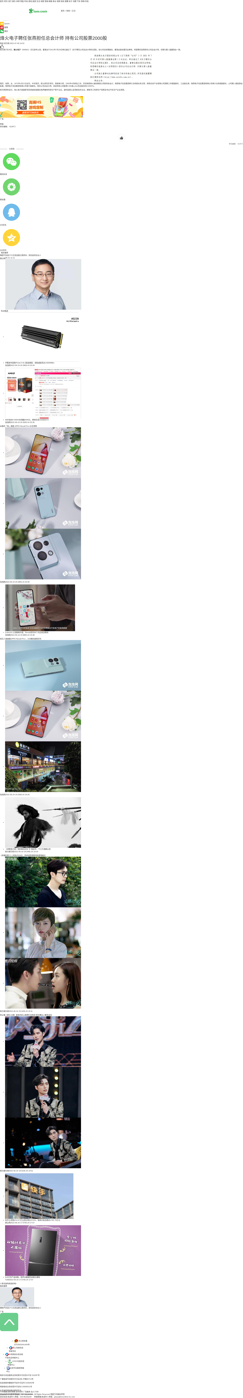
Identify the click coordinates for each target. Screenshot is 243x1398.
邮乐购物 (11, 1392)
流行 (10, 1)
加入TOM (34, 1392)
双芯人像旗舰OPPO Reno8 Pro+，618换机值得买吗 (20, 639)
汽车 (78, 1)
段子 (70, 1)
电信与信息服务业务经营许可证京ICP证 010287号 (20, 1375)
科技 (87, 1)
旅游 (34, 1)
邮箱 (50, 1)
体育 (18, 1)
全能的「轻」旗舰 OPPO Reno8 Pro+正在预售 (18, 426)
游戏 (30, 1)
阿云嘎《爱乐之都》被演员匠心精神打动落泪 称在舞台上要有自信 (26, 1015)
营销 (46, 1)
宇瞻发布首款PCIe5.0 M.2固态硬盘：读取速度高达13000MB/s (29, 363)
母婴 (42, 1)
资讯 (6, 1)
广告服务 (26, 1392)
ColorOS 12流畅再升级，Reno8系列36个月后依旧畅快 (26, 632)
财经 (62, 1)
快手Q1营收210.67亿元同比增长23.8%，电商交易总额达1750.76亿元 (32, 1220)
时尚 (26, 1)
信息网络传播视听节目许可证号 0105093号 (17, 1383)
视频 (58, 1)
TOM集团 (4, 1392)
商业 (54, 1)
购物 (83, 1)
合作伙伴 (19, 1392)
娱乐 (14, 1)
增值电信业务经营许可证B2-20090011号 (16, 1387)
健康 (66, 1)
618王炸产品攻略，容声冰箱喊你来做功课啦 (22, 1277)
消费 (74, 1)
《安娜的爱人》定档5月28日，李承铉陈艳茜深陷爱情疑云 (23, 855)
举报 (2, 124)
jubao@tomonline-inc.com (64, 1397)
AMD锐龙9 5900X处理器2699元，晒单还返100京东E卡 (27, 420)
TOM (7, 1280)
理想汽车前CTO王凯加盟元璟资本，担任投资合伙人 (20, 255)
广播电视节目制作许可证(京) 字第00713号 (16, 1379)
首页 (2, 1)
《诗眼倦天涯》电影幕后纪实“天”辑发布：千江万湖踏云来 (28, 849)
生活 (38, 1)
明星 (22, 1)
